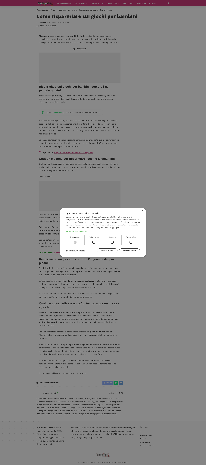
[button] (103, 231)
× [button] (142, 210)
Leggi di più (114, 227)
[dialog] (103, 232)
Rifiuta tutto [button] (107, 251)
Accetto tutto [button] (129, 251)
